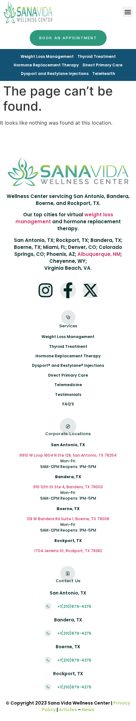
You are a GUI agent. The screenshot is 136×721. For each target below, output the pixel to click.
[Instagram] (45, 290)
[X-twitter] (90, 290)
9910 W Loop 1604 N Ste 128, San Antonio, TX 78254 (68, 455)
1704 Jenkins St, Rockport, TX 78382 (68, 550)
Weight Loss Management (47, 56)
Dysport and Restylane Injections (55, 73)
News (88, 709)
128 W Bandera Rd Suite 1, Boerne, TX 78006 (68, 518)
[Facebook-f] (68, 290)
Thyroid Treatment (96, 56)
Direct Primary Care (102, 65)
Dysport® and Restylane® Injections (68, 365)
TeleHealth (103, 73)
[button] (127, 12)
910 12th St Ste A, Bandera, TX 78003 (68, 487)
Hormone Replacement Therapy (46, 65)
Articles (68, 709)
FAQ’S (68, 404)
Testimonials (68, 394)
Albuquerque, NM (99, 254)
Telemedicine (68, 384)
